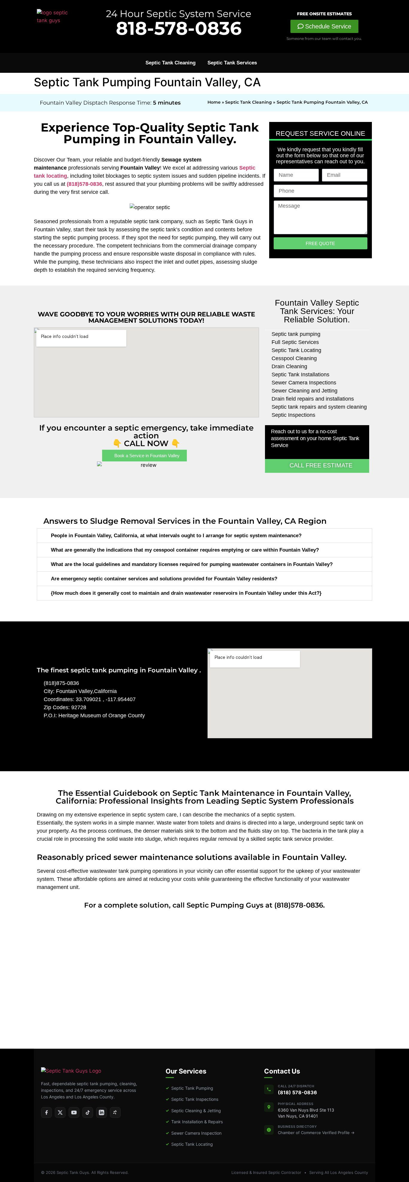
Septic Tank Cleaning (171, 63)
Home (214, 102)
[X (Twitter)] (60, 1112)
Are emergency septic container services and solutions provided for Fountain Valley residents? (164, 579)
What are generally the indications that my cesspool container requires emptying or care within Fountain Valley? (185, 550)
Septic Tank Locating (189, 1144)
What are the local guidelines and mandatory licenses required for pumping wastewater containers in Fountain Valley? (192, 564)
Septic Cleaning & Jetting (193, 1110)
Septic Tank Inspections (192, 1099)
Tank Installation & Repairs (194, 1121)
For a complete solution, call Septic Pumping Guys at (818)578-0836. (204, 905)
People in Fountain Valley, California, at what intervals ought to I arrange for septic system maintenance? (176, 535)
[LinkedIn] (101, 1112)
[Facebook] (46, 1112)
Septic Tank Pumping (189, 1088)
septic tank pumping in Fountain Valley (135, 670)
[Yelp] (115, 1112)
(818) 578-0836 (297, 1092)
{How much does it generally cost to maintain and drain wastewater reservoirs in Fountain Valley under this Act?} (186, 593)
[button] (204, 536)
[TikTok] (87, 1112)
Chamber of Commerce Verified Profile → (316, 1132)
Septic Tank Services (232, 63)
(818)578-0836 (84, 184)
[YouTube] (74, 1112)
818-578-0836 (179, 28)
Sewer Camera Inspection (194, 1133)
